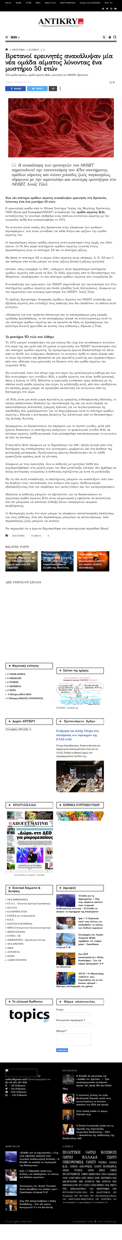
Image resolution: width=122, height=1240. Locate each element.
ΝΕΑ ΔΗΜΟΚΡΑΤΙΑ (17, 899)
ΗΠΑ (102, 1170)
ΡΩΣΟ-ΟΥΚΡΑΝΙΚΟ (93, 1185)
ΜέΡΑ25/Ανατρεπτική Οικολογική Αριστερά (29, 927)
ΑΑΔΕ (18, 3)
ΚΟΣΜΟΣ (34, 49)
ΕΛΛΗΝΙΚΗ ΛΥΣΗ (17, 911)
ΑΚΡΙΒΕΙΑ (106, 1178)
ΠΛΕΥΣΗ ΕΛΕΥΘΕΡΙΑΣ (19, 923)
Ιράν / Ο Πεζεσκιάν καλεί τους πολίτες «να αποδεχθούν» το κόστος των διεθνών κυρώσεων (90, 923)
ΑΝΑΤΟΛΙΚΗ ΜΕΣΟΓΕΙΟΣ (81, 1199)
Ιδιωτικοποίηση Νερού (106, 1196)
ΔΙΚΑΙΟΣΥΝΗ (70, 1181)
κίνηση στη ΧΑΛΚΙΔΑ (90, 3)
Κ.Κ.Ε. (10, 919)
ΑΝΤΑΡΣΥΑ (13, 952)
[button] (15, 37)
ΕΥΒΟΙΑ (106, 1181)
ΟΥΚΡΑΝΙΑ (75, 1178)
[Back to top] (114, 1232)
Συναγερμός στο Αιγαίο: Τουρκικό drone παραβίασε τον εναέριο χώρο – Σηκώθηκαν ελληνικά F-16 (79, 941)
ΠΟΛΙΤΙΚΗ (72, 1152)
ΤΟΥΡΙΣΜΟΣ (99, 1203)
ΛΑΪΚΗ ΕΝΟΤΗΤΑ (17, 960)
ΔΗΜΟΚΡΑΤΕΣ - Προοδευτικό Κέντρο (26, 940)
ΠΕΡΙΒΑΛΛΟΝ (70, 1185)
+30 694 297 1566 (17, 1082)
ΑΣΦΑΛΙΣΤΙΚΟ (78, 1189)
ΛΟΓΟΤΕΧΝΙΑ (69, 1203)
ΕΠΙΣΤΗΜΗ (18, 49)
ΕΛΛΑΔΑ (90, 1157)
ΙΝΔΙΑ (90, 1178)
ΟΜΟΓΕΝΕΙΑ (84, 1203)
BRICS (113, 1185)
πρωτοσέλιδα (20, 875)
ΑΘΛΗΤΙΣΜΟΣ (103, 1192)
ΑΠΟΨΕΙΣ (85, 1166)
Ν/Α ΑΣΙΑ (84, 1196)
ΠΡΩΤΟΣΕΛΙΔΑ (67, 3)
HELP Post (50, 3)
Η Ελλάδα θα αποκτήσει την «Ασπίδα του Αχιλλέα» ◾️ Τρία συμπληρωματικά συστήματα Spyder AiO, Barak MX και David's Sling (87, 1082)
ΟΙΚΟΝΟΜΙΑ (73, 1162)
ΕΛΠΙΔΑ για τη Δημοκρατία (21, 915)
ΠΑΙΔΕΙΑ (112, 1174)
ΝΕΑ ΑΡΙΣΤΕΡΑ (15, 944)
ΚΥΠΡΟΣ (89, 1181)
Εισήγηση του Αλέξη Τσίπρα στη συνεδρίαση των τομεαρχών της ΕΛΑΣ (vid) (77, 735)
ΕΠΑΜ (10, 956)
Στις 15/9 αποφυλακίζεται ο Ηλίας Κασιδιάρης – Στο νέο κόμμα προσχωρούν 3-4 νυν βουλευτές (79, 960)
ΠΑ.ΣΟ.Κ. (12, 907)
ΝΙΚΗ (10, 948)
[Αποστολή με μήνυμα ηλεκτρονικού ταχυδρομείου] (53, 88)
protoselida (40, 875)
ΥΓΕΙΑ (78, 1170)
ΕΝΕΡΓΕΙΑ (94, 1174)
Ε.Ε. (65, 1166)
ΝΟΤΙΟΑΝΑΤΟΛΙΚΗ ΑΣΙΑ (75, 1192)
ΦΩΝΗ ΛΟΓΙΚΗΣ (16, 932)
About (8, 3)
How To (109, 3)
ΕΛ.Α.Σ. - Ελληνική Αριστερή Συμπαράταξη (28, 903)
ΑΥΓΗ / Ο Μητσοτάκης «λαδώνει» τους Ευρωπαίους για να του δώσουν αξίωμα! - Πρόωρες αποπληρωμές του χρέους (80, 980)
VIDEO (102, 1162)
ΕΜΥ (38, 3)
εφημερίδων (32, 875)
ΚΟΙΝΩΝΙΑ (110, 1166)
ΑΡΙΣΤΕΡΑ (106, 1199)
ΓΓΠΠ (28, 3)
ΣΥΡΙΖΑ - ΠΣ (14, 936)
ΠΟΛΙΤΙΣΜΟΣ (71, 1174)
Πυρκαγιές (68, 1196)
